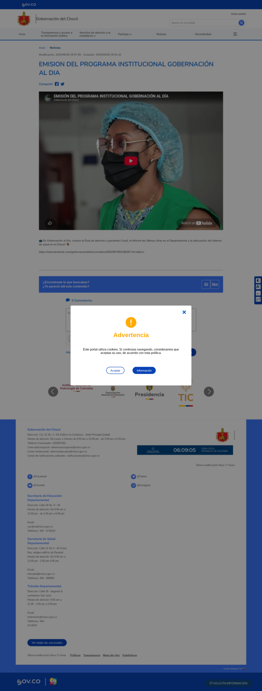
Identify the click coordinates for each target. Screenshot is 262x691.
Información (144, 370)
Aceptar (115, 370)
